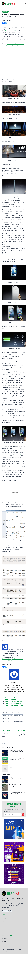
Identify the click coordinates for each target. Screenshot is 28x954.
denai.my (4, 938)
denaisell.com (5, 941)
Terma (3, 930)
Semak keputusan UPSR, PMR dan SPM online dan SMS (17, 759)
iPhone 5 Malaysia (18, 715)
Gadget (9, 710)
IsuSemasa (5, 11)
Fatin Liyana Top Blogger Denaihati (21, 733)
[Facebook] (3, 23)
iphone (13, 712)
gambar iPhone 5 (17, 710)
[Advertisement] (14, 63)
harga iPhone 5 (6, 712)
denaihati (6, 16)
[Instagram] (8, 911)
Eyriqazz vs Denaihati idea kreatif (6, 733)
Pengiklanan (5, 924)
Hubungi (4, 921)
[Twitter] (6, 23)
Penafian (4, 927)
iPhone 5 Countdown (10, 699)
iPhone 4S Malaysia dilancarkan (13, 705)
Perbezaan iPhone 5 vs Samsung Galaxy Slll (13, 721)
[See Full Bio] (23, 693)
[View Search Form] (25, 3)
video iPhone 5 (6, 724)
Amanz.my (18, 454)
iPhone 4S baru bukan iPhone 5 (13, 703)
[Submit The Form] (23, 814)
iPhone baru (6, 718)
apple (4, 710)
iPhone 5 (19, 712)
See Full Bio (19, 693)
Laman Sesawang (7, 660)
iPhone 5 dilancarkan (10, 30)
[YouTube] (11, 911)
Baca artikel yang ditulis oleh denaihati (12, 659)
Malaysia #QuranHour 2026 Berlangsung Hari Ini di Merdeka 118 (18, 751)
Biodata (4, 918)
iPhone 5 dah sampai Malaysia (13, 701)
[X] (5, 911)
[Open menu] (22, 4)
